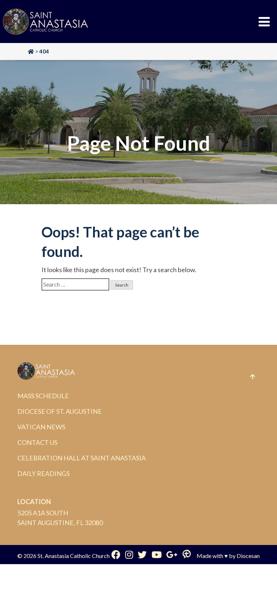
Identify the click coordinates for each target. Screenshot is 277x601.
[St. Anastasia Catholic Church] (45, 22)
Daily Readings (43, 473)
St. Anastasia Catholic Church (74, 555)
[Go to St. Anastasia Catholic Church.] (31, 51)
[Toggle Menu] (264, 21)
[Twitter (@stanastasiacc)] (142, 554)
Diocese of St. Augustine (59, 411)
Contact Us (37, 442)
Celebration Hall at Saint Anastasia (81, 458)
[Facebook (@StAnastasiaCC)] (115, 554)
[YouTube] (156, 554)
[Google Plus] (171, 554)
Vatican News (41, 427)
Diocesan (248, 555)
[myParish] (186, 554)
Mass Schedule (43, 396)
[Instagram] (129, 554)
